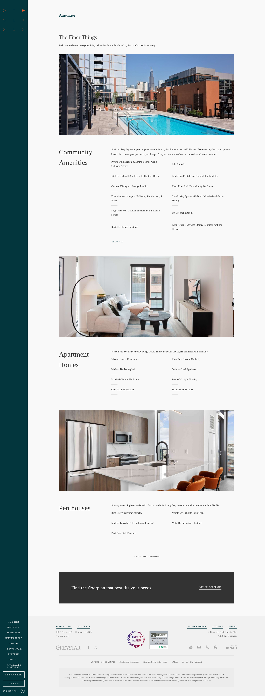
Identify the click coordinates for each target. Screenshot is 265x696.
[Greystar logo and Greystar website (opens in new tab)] (68, 647)
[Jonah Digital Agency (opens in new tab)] (229, 647)
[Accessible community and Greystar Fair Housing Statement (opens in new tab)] (207, 647)
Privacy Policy (197, 626)
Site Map (217, 626)
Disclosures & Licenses (129, 662)
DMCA (175, 662)
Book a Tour (63, 626)
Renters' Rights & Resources (155, 662)
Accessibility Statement (192, 662)
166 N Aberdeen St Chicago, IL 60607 (74, 632)
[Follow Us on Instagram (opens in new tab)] (95, 647)
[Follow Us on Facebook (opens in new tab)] (88, 647)
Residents (83, 626)
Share (232, 626)
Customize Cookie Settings (103, 662)
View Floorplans (210, 587)
